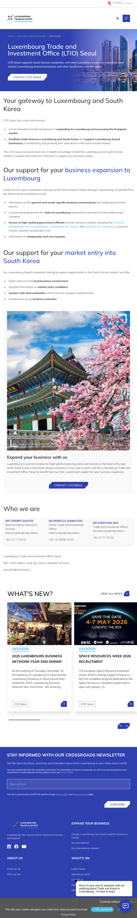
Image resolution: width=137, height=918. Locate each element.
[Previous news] (121, 726)
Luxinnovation (39, 226)
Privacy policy (62, 794)
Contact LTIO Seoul (27, 77)
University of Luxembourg (100, 226)
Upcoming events (81, 874)
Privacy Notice (67, 772)
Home (11, 36)
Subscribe (117, 804)
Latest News (78, 868)
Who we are (14, 874)
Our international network (31, 36)
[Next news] (127, 726)
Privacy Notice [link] (68, 914)
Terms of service (80, 794)
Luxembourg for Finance (64, 226)
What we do (14, 868)
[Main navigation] (126, 18)
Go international (80, 842)
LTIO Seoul (20, 704)
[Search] (117, 18)
